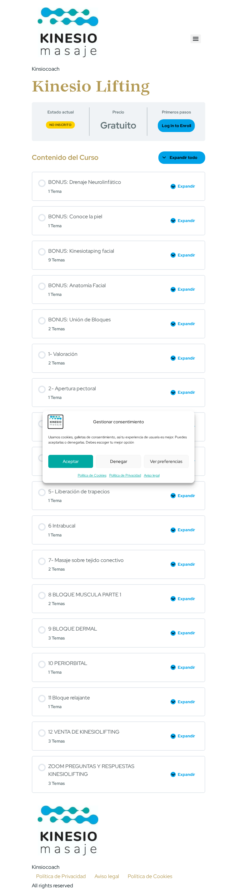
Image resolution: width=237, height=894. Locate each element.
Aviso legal (152, 475)
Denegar (118, 461)
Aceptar (71, 461)
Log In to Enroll (176, 125)
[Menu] (195, 38)
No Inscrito (60, 125)
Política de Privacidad (125, 475)
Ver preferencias (166, 461)
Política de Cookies (92, 475)
